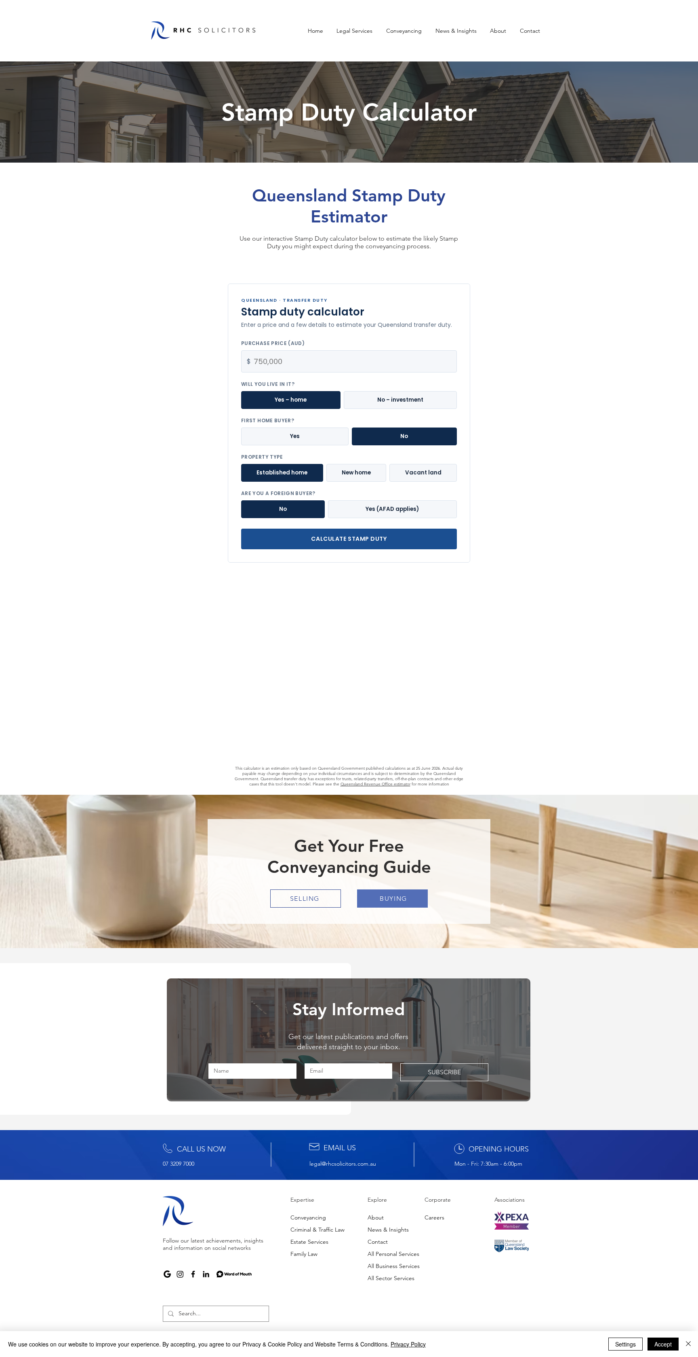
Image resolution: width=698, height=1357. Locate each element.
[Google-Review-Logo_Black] (167, 1274)
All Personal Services (393, 1254)
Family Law (303, 1254)
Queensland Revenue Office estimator (375, 784)
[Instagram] (180, 1274)
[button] (355, 30)
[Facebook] (193, 1274)
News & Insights (388, 1229)
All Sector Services (391, 1278)
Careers (434, 1217)
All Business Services (394, 1266)
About (376, 1217)
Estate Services (309, 1241)
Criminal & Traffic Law (317, 1229)
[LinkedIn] (206, 1274)
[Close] (688, 1344)
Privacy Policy (408, 1344)
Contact (378, 1241)
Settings (625, 1344)
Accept (663, 1344)
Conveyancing (308, 1217)
